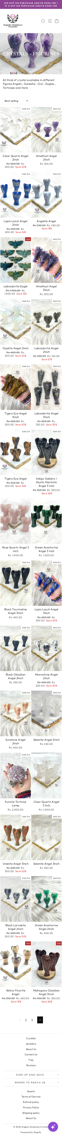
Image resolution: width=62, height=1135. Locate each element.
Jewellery (31, 1043)
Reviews (31, 1065)
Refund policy (31, 1102)
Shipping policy (31, 1112)
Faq (31, 1059)
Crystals (31, 1038)
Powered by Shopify (31, 1132)
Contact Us (31, 1054)
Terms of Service (31, 1096)
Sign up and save (30, 1074)
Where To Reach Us (30, 1082)
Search (31, 1091)
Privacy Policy (31, 1107)
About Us (31, 1049)
